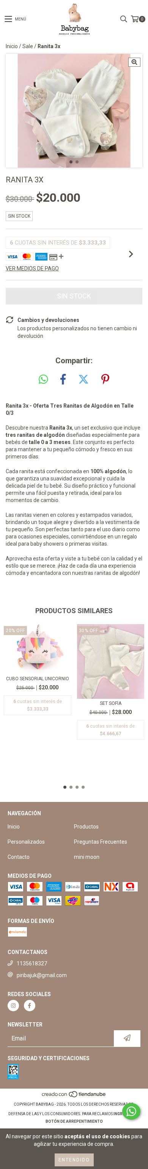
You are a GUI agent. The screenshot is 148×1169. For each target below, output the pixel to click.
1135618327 (32, 963)
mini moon (86, 857)
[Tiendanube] (74, 1097)
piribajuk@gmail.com (42, 975)
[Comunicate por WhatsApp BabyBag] (131, 1111)
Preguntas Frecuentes (100, 842)
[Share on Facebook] (63, 379)
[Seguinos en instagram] (13, 1005)
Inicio (12, 46)
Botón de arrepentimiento (74, 1121)
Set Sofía (110, 703)
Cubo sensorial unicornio (37, 678)
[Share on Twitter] (83, 379)
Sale (27, 46)
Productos (86, 827)
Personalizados (26, 842)
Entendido (74, 1160)
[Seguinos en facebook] (29, 1005)
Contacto (19, 857)
